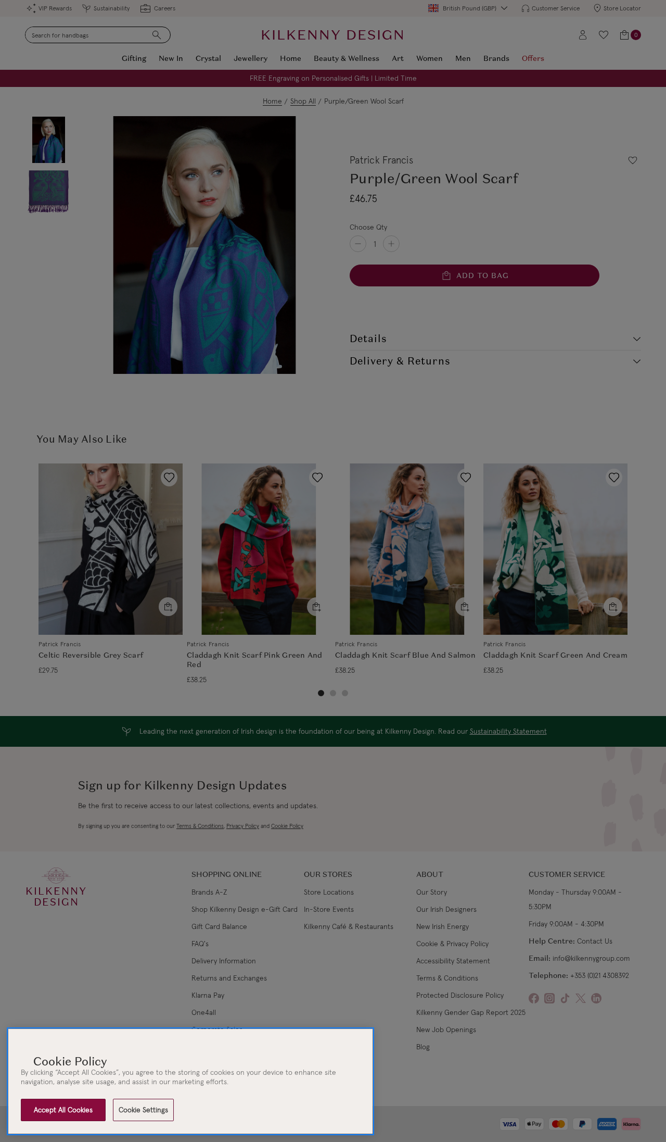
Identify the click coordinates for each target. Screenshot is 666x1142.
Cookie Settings (143, 1109)
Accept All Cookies (63, 1109)
